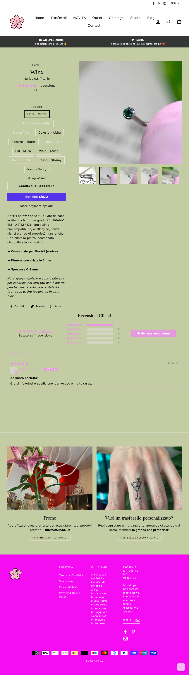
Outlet (97, 18)
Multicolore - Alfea (37, 123)
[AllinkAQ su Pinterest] (133, 631)
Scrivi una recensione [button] (153, 333)
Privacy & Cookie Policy (69, 594)
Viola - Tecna (48, 151)
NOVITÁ (79, 18)
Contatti (94, 25)
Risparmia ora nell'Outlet (50, 538)
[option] (50, 42)
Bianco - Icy (21, 132)
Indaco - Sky (53, 141)
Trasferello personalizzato (139, 538)
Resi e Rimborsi (68, 587)
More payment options (37, 206)
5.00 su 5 (45, 331)
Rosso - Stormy (50, 160)
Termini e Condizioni (71, 575)
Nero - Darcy (37, 169)
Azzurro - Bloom (23, 141)
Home (39, 18)
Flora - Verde (37, 114)
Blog (151, 18)
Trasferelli (59, 18)
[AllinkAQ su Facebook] (125, 631)
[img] (19, 363)
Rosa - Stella (21, 160)
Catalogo (116, 18)
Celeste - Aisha (49, 132)
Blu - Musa (23, 151)
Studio (135, 18)
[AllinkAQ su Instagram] (125, 639)
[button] (27, 85)
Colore (37, 107)
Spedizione (66, 581)
